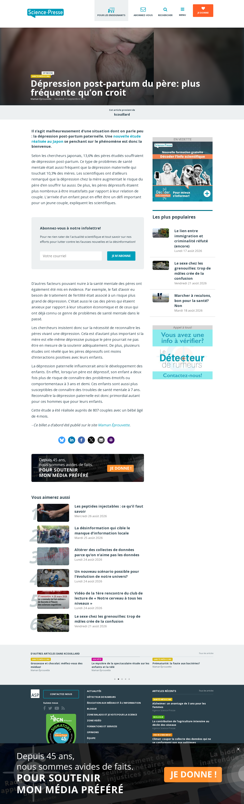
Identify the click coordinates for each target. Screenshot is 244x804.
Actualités (94, 691)
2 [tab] (118, 679)
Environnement (162, 735)
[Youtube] (57, 709)
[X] (91, 439)
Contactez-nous (61, 694)
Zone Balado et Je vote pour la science (112, 714)
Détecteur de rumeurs (101, 697)
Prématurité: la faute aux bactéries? (159, 663)
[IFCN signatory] (61, 732)
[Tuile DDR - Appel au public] (183, 354)
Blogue (92, 708)
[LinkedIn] (71, 439)
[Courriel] (101, 439)
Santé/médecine (41, 76)
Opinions (93, 732)
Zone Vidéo (94, 720)
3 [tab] (122, 679)
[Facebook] (81, 439)
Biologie (202, 659)
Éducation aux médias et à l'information (114, 702)
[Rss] (63, 709)
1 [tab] (115, 679)
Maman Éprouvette (41, 98)
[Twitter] (51, 709)
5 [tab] (129, 679)
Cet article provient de (122, 110)
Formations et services (102, 726)
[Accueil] (48, 13)
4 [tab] (125, 679)
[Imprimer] (110, 439)
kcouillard (122, 114)
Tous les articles (206, 653)
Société (79, 659)
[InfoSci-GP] (183, 171)
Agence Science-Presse (163, 710)
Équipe (91, 738)
